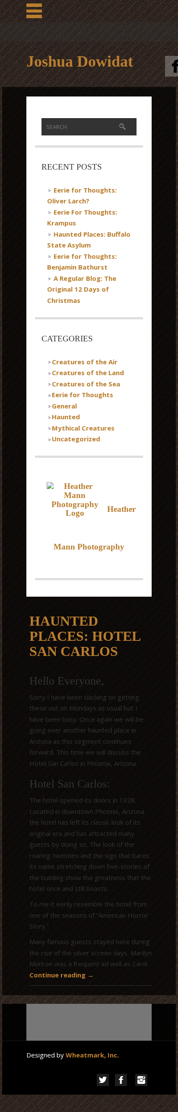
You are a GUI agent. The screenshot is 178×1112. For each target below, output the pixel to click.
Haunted (66, 416)
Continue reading (61, 975)
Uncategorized (76, 438)
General (64, 406)
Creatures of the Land (88, 372)
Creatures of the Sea (86, 383)
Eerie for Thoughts (82, 394)
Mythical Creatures (83, 428)
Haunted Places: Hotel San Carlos (84, 636)
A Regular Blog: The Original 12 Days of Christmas (81, 289)
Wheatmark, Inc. (93, 1055)
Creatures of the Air (85, 361)
